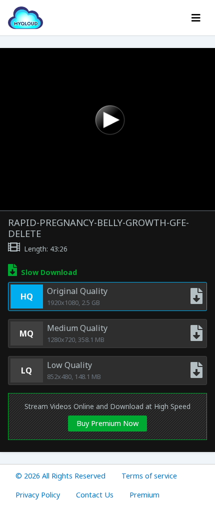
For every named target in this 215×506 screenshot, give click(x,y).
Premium (145, 495)
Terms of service (149, 475)
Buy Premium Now (107, 423)
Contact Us (95, 495)
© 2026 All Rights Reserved (61, 475)
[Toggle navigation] (196, 18)
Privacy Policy (38, 495)
